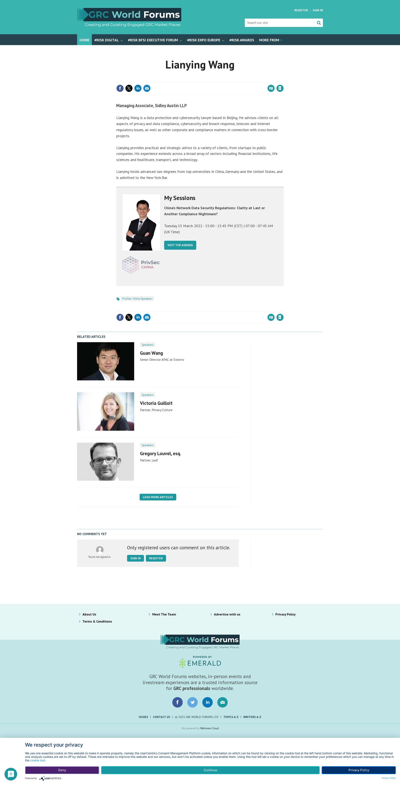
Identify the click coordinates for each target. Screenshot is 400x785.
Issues (143, 717)
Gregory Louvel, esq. (160, 453)
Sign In (318, 10)
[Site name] (129, 25)
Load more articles (158, 497)
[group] (270, 39)
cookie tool (37, 760)
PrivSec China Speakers (137, 298)
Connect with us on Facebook (177, 702)
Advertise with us (227, 614)
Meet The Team (164, 614)
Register (301, 10)
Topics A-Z (231, 717)
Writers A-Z (252, 717)
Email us (222, 702)
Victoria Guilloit (156, 403)
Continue (210, 770)
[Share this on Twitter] (129, 88)
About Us (89, 614)
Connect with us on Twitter (192, 702)
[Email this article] (147, 88)
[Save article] (280, 88)
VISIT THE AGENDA (180, 245)
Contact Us (161, 717)
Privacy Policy (285, 614)
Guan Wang (151, 353)
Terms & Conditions (97, 621)
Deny (62, 770)
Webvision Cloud (209, 728)
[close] (283, 80)
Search (318, 22)
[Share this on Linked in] (138, 88)
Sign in (230, 80)
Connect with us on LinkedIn (207, 702)
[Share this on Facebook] (120, 88)
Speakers (148, 345)
